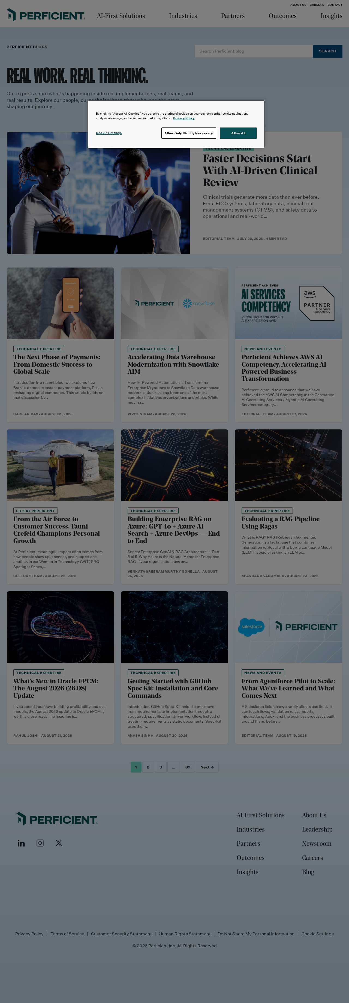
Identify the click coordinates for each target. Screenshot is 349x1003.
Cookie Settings (109, 133)
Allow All (238, 133)
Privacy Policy (184, 118)
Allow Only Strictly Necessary (188, 133)
